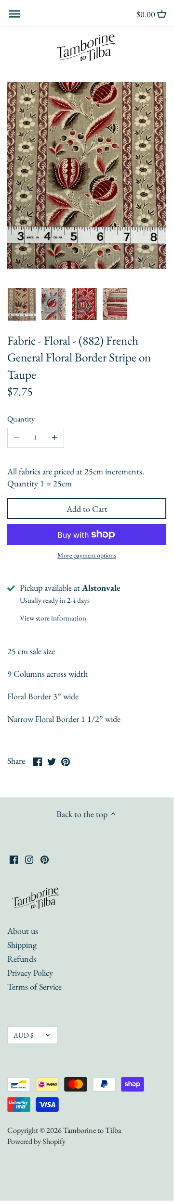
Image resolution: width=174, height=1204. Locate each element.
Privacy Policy (30, 972)
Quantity (21, 418)
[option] (21, 304)
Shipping (22, 944)
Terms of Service (34, 986)
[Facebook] (14, 858)
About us (22, 930)
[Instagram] (29, 858)
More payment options (86, 555)
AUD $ (23, 1035)
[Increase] (54, 437)
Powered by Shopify (36, 1141)
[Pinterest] (44, 858)
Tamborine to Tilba (92, 1130)
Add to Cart (87, 508)
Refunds (21, 958)
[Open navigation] (14, 14)
